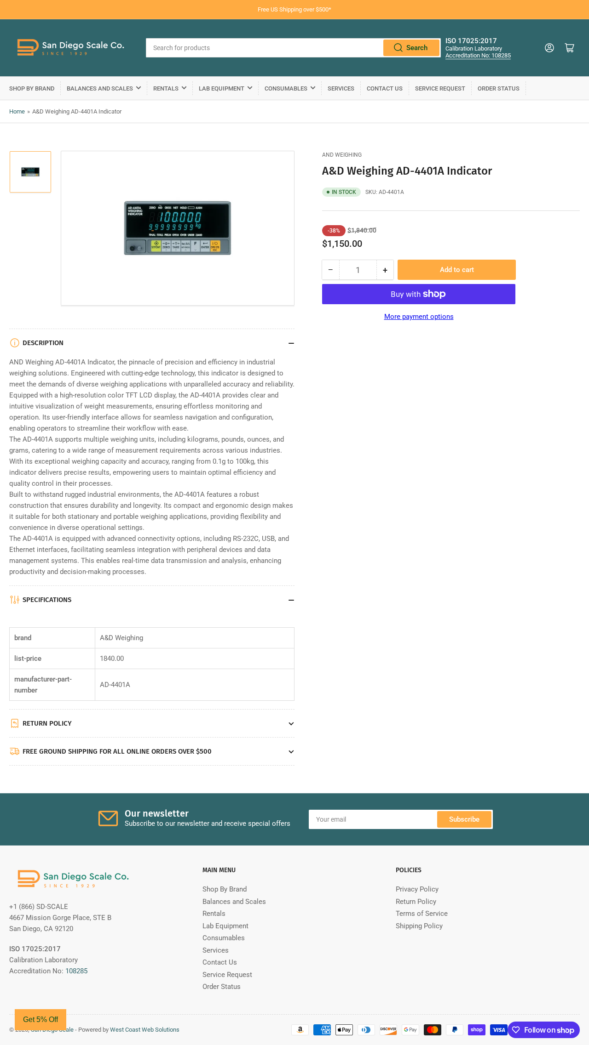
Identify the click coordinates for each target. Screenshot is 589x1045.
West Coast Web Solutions (144, 1029)
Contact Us (385, 88)
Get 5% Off (40, 1019)
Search (416, 48)
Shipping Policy (419, 926)
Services (341, 88)
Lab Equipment (221, 88)
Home (17, 111)
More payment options (419, 316)
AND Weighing (342, 155)
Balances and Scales (100, 88)
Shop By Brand (31, 88)
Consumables (286, 88)
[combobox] (293, 47)
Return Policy (416, 901)
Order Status (499, 88)
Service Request (440, 88)
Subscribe (464, 819)
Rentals (166, 88)
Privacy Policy (417, 889)
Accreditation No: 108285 (478, 55)
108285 (76, 971)
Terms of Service (422, 913)
